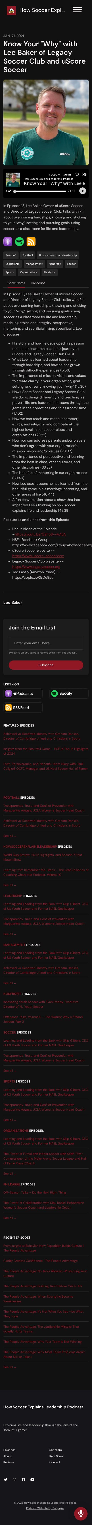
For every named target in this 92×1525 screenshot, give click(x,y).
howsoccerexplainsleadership (30, 847)
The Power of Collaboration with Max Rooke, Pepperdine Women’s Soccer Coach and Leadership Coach (43, 1205)
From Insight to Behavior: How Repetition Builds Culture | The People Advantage (43, 1248)
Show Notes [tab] (16, 283)
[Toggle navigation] (77, 10)
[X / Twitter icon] (5, 1480)
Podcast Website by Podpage (45, 1508)
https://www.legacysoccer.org (36, 566)
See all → (10, 836)
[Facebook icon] (23, 1480)
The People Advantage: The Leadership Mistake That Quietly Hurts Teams (41, 1329)
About (7, 1456)
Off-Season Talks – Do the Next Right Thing (34, 1192)
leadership (12, 896)
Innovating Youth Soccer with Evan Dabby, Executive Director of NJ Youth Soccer (40, 1004)
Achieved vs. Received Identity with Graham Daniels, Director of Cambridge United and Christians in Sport (41, 736)
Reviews (8, 1462)
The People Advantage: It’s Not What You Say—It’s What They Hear (43, 1313)
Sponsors (55, 1450)
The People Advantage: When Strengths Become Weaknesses (38, 1298)
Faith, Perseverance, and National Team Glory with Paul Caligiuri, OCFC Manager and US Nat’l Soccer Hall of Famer (45, 766)
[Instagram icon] (14, 1480)
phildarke (11, 1184)
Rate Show (56, 1456)
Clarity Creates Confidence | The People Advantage (40, 1261)
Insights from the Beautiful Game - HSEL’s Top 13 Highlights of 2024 (45, 751)
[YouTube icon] (32, 1480)
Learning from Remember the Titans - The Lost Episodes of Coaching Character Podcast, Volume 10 (46, 872)
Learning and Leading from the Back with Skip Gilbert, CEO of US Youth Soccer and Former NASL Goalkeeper (45, 906)
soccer (9, 1032)
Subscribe (46, 665)
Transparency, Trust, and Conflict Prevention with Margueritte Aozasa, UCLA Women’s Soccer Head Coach (43, 808)
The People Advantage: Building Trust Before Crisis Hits (42, 1286)
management (14, 945)
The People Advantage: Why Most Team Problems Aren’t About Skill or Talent (44, 1354)
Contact (54, 1462)
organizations (16, 1131)
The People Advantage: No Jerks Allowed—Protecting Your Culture (45, 1273)
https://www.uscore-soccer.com (38, 556)
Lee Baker (12, 602)
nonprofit (12, 994)
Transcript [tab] (37, 283)
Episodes (9, 1450)
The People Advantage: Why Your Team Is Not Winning (42, 1342)
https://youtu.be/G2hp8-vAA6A (40, 534)
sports (9, 1081)
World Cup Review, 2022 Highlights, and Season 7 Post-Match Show (43, 857)
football (11, 798)
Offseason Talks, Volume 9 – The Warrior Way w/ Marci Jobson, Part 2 (43, 1019)
